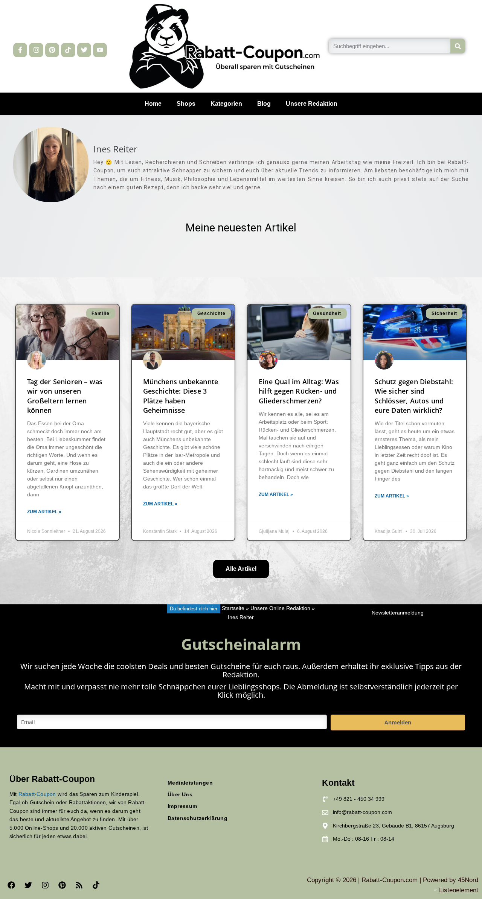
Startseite (233, 609)
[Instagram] (36, 50)
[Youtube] (100, 50)
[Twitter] (84, 50)
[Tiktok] (68, 50)
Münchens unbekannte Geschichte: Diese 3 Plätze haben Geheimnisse (180, 396)
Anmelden (397, 722)
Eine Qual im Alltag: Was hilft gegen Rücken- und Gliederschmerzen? (299, 391)
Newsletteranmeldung (398, 613)
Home (153, 103)
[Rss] (79, 885)
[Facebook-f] (20, 50)
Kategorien (226, 103)
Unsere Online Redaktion (280, 609)
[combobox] (389, 46)
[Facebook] (11, 885)
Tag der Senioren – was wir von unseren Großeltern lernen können (64, 396)
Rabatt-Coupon (37, 794)
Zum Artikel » (44, 511)
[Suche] (457, 46)
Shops (186, 103)
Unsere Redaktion (311, 103)
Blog (264, 103)
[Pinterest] (52, 50)
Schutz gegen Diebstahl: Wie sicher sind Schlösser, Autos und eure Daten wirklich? (414, 396)
